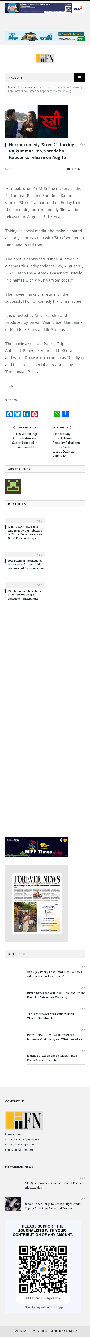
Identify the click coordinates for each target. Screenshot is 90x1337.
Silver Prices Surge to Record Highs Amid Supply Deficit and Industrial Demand (53, 1206)
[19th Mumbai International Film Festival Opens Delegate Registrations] (25, 582)
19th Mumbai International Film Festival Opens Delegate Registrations (25, 594)
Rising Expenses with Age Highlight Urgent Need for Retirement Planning (56, 995)
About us (21, 1331)
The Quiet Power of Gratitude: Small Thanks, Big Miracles (50, 1016)
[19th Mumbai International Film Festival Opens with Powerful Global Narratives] (25, 551)
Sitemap (55, 1331)
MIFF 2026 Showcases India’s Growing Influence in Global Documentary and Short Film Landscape (26, 532)
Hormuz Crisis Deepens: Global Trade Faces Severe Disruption (52, 1058)
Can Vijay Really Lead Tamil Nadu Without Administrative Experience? (54, 974)
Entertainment (75, 168)
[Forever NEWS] (45, 57)
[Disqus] (45, 660)
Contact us (71, 1331)
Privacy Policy (38, 1331)
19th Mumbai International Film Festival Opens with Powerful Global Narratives (26, 564)
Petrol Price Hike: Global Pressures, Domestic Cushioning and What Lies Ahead (55, 1037)
